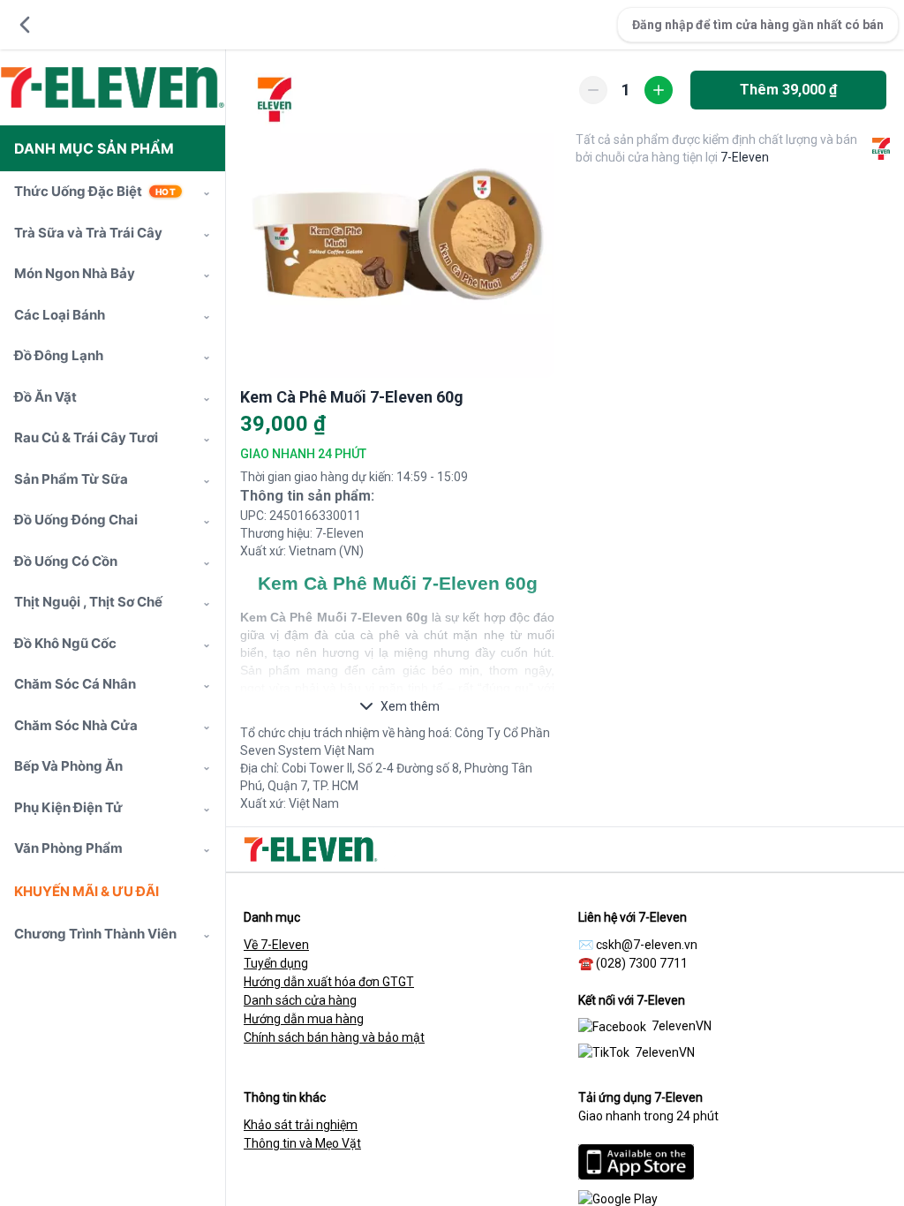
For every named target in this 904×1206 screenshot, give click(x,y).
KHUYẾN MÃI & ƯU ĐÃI (86, 891)
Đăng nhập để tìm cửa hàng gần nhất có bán (758, 25)
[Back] (24, 24)
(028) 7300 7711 (642, 963)
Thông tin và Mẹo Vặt (302, 1143)
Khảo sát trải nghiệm (301, 1125)
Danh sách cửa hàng (300, 1000)
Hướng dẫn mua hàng (304, 1019)
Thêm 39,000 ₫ (788, 89)
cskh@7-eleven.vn (646, 945)
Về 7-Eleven (276, 945)
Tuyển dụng (276, 963)
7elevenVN (682, 1026)
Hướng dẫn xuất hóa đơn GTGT (329, 982)
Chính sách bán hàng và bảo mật (334, 1037)
